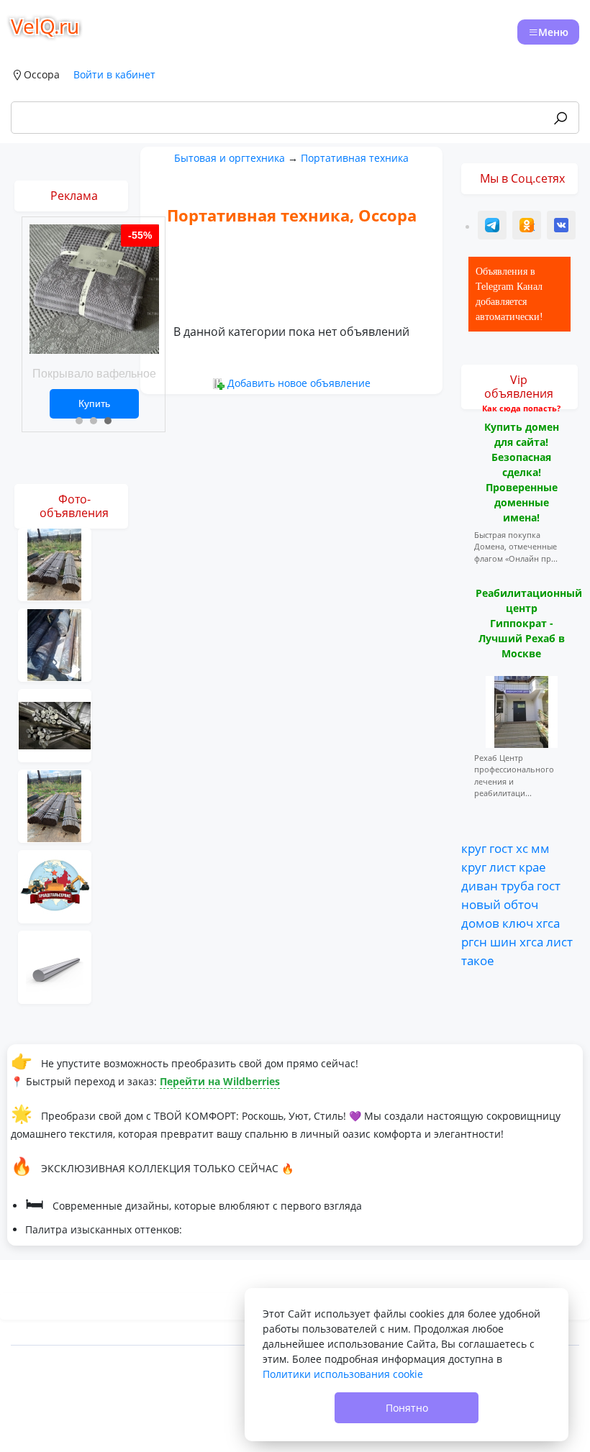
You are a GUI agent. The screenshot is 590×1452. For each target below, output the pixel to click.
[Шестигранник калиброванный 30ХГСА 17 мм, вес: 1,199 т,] (54, 805)
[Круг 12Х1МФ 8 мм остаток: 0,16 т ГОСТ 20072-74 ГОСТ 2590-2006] (54, 644)
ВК (561, 227)
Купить (94, 403)
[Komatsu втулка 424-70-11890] (54, 885)
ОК (528, 227)
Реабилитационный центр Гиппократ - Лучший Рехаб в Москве (529, 623)
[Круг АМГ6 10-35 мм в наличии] (54, 966)
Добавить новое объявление (299, 383)
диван (479, 885)
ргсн (474, 941)
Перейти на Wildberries (220, 1081)
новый (481, 904)
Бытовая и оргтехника (229, 158)
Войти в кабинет (114, 74)
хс (522, 848)
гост (501, 848)
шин (503, 941)
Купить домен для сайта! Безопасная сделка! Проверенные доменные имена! (521, 472)
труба (517, 885)
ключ (517, 922)
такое (477, 960)
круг (473, 848)
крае (532, 866)
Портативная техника (355, 158)
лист (502, 866)
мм (540, 848)
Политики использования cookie (343, 1374)
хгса (548, 922)
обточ (521, 904)
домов (480, 922)
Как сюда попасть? (521, 408)
